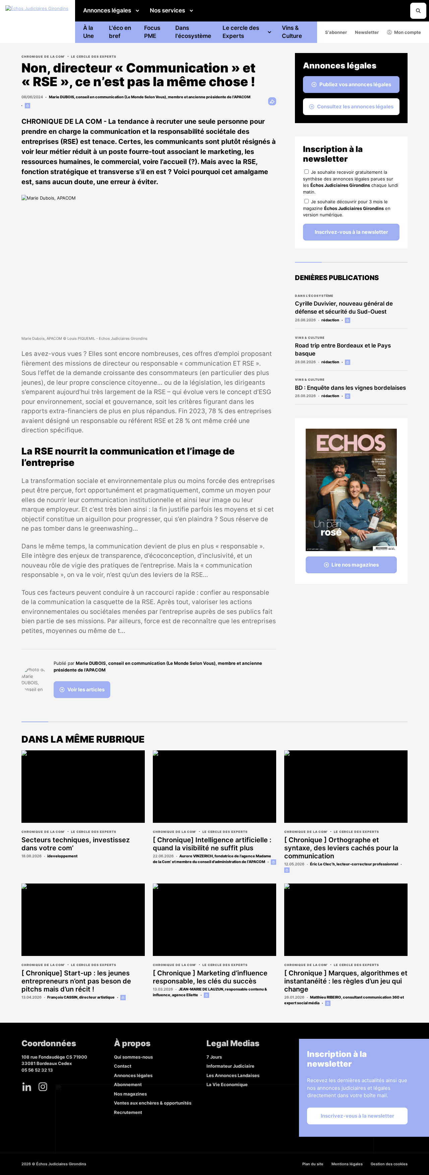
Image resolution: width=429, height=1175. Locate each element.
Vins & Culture (292, 31)
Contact (122, 1066)
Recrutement (128, 1112)
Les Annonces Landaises (232, 1075)
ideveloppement (62, 856)
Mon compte (407, 32)
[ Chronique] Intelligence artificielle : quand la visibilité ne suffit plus (212, 844)
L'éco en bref (120, 31)
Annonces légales (107, 10)
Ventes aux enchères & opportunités (152, 1103)
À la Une (88, 31)
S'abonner (336, 32)
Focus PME (152, 31)
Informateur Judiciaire (230, 1066)
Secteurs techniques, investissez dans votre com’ (75, 844)
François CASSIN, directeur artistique (81, 997)
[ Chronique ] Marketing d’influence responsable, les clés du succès (210, 977)
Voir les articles (86, 689)
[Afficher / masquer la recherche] (418, 11)
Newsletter (367, 32)
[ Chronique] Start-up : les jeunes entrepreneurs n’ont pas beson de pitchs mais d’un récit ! (76, 981)
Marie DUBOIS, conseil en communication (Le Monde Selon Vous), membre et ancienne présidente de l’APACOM (149, 97)
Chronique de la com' (43, 56)
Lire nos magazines (355, 565)
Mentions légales (347, 1164)
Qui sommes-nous (133, 1057)
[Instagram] (43, 1086)
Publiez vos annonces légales (355, 84)
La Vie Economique (227, 1084)
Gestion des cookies (389, 1164)
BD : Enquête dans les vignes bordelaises (350, 387)
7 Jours (214, 1057)
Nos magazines (130, 1094)
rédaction (330, 320)
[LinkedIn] (26, 1086)
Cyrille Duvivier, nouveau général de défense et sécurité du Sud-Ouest (344, 307)
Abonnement (128, 1084)
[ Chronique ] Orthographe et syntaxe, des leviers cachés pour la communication (341, 848)
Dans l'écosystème (193, 31)
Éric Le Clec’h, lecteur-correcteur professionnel (354, 864)
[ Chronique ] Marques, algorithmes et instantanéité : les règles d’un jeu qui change (346, 981)
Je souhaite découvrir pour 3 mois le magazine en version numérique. (346, 208)
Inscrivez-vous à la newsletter (351, 232)
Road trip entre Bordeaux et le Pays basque (343, 349)
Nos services (167, 10)
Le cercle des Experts (241, 31)
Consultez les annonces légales (355, 106)
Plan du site (312, 1164)
